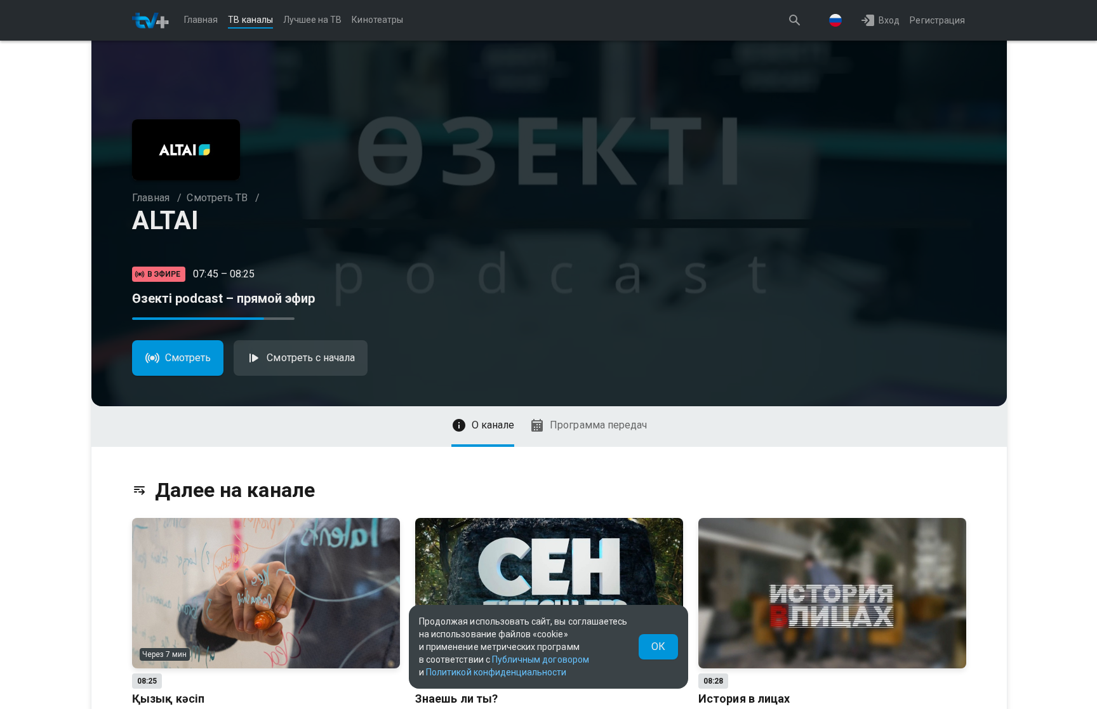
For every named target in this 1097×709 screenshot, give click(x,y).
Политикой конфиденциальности (496, 672)
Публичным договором (540, 659)
